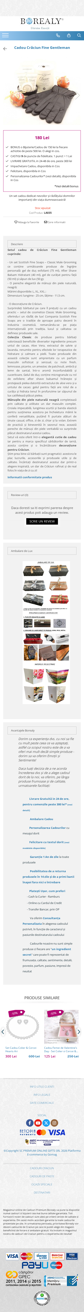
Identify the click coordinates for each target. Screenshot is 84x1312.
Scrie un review (42, 521)
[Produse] (6, 36)
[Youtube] (38, 1123)
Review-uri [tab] (19, 495)
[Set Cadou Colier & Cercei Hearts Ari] (22, 1027)
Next (77, 95)
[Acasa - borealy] (42, 23)
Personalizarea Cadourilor (47, 828)
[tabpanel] (42, 91)
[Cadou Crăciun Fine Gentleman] (42, 91)
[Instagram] (54, 1123)
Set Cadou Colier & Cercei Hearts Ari (20, 1049)
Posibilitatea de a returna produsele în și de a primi (48, 876)
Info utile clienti (42, 1086)
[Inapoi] (3, 49)
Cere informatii (56, 222)
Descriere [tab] (17, 244)
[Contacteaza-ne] (58, 35)
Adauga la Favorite (28, 222)
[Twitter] (46, 1123)
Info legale (42, 1095)
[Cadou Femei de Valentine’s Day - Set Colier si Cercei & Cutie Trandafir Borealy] (61, 1027)
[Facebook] (30, 1123)
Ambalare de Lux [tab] (22, 551)
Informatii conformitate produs (30, 477)
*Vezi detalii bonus (66, 186)
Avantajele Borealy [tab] (23, 730)
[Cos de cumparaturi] (69, 35)
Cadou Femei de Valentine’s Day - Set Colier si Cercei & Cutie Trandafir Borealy (60, 1049)
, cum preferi (47, 891)
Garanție (44, 857)
